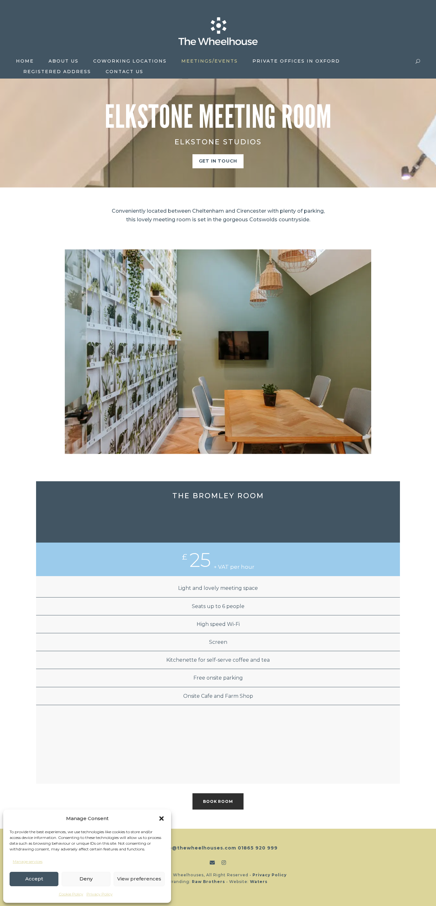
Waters (258, 881)
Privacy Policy (99, 894)
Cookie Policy (71, 894)
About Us (64, 61)
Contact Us (124, 71)
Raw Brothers (208, 881)
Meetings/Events (209, 61)
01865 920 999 (258, 848)
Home (25, 61)
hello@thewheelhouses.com (197, 848)
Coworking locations (130, 61)
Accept (34, 879)
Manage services (27, 861)
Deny (86, 879)
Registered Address (57, 71)
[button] (161, 818)
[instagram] (224, 862)
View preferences (139, 879)
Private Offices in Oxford (296, 61)
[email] (212, 862)
